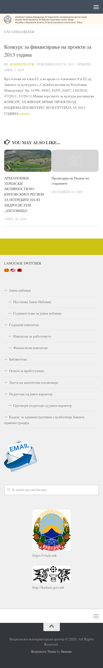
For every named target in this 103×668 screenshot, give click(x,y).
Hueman (66, 651)
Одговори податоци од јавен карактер (42, 405)
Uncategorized (19, 31)
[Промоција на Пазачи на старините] (75, 161)
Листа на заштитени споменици (33, 382)
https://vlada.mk (44, 555)
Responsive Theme (43, 651)
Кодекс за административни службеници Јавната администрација (44, 419)
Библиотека (18, 359)
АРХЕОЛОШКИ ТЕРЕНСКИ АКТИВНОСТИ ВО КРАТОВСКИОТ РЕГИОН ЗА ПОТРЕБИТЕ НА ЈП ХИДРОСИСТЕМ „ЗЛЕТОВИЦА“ (24, 194)
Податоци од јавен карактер (30, 393)
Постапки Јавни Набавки (32, 301)
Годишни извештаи (24, 324)
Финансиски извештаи (30, 347)
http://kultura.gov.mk (48, 587)
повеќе (24, 113)
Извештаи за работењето (32, 336)
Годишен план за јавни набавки (37, 313)
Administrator (22, 64)
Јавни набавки (20, 290)
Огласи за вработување (26, 370)
